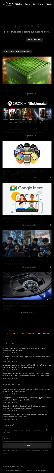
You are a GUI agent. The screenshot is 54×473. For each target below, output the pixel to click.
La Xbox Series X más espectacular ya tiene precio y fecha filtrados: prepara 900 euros (24, 349)
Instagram (30, 334)
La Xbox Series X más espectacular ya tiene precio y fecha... (25, 89)
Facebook (14, 334)
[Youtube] (39, 334)
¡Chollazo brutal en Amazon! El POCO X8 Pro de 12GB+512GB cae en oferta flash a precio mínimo (26, 390)
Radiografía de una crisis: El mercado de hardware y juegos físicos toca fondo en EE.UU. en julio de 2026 (27, 398)
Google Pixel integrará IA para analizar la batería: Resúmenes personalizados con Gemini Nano (25, 415)
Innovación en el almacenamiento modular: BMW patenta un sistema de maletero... (24, 305)
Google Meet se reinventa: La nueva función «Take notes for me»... (23, 220)
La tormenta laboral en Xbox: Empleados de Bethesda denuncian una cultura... (26, 131)
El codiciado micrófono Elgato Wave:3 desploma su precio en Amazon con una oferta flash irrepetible (25, 407)
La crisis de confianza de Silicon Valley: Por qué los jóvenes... (26, 262)
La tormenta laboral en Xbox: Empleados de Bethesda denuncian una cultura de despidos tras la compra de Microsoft (26, 357)
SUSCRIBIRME (27, 446)
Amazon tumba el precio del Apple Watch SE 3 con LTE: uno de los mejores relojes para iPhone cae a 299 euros (27, 366)
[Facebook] (7, 334)
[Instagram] (23, 334)
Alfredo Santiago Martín (12, 94)
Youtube (46, 334)
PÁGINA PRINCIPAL (34, 40)
